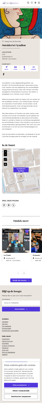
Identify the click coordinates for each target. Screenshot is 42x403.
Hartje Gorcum (7, 341)
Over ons (5, 350)
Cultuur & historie (8, 346)
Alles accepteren (20, 385)
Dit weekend (6, 326)
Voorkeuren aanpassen (21, 396)
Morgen (5, 324)
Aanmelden (20, 309)
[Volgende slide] (24, 273)
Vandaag (5, 322)
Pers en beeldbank (8, 352)
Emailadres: (6, 299)
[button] (21, 171)
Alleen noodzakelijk (21, 391)
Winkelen (5, 343)
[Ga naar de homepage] (10, 3)
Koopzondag (6, 328)
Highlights (6, 339)
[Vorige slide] (18, 273)
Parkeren (5, 348)
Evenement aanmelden (10, 331)
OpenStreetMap (11, 192)
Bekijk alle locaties (20, 280)
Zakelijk (4, 354)
